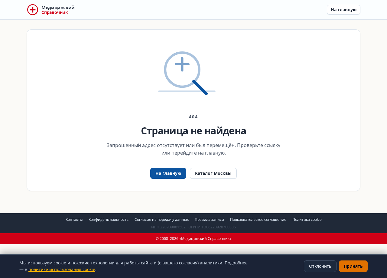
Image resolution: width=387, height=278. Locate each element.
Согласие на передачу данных (162, 219)
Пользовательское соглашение (258, 219)
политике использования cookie (61, 269)
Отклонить (320, 266)
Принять (353, 266)
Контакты (74, 219)
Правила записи (209, 219)
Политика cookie (307, 219)
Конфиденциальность (108, 219)
